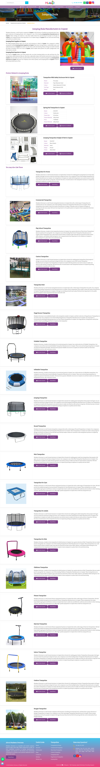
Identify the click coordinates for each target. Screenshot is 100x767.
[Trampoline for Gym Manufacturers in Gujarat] (16, 493)
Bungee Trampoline (40, 708)
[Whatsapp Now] (84, 3)
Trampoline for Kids (40, 539)
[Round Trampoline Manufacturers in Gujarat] (16, 437)
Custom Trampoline (42, 256)
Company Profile (32, 6)
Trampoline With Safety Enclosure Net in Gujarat (58, 77)
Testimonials (39, 750)
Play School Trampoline (43, 228)
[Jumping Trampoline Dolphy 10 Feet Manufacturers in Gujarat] (24, 150)
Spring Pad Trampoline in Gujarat (54, 107)
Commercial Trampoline (43, 200)
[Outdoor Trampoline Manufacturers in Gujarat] (16, 691)
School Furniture (59, 6)
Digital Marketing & (81, 765)
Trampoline (43, 6)
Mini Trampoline (39, 454)
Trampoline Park (39, 285)
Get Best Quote (51, 93)
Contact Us (70, 6)
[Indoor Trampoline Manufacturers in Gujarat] (16, 663)
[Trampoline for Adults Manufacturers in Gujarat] (16, 522)
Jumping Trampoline (40, 398)
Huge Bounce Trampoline (42, 313)
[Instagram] (93, 3)
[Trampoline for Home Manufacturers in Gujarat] (20, 183)
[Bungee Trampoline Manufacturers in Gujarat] (16, 720)
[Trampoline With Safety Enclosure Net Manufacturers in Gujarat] (24, 89)
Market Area (39, 759)
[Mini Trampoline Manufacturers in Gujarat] (16, 465)
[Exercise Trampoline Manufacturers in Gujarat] (16, 635)
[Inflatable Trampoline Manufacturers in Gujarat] (16, 380)
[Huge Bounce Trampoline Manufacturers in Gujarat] (16, 324)
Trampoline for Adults (41, 511)
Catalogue (77, 6)
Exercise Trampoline (40, 624)
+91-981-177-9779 (77, 2)
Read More (55, 184)
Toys (51, 6)
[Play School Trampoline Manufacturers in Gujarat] (20, 239)
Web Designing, (73, 765)
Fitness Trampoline (40, 595)
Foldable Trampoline (40, 341)
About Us (38, 747)
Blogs (37, 752)
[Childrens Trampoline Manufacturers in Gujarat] (16, 578)
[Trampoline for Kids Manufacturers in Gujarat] (16, 550)
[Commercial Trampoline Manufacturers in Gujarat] (20, 211)
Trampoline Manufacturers (18, 23)
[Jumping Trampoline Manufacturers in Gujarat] (16, 409)
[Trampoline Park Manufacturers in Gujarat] (16, 296)
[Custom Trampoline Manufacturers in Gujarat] (20, 267)
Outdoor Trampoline (40, 680)
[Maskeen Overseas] (50, 2)
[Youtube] (90, 3)
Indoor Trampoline (40, 652)
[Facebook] (87, 3)
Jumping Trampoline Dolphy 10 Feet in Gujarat (58, 138)
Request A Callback (66, 93)
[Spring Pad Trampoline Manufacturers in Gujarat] (24, 119)
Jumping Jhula (54, 759)
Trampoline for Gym (40, 482)
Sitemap (38, 757)
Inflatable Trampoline (41, 369)
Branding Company (90, 765)
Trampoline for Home (43, 172)
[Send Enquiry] (2, 763)
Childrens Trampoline (41, 567)
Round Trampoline (40, 426)
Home (22, 6)
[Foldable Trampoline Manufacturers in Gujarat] (16, 352)
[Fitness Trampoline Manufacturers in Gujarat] (16, 607)
